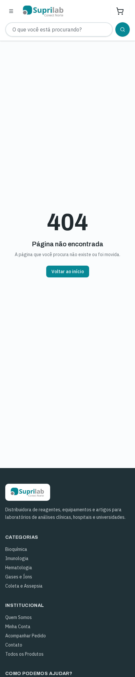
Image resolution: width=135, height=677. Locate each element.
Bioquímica (16, 549)
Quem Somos (18, 617)
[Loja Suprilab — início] (43, 11)
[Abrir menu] (11, 11)
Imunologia (17, 558)
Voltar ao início (67, 271)
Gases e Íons (18, 577)
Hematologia (18, 568)
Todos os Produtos (24, 654)
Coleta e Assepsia (24, 586)
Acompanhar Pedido (25, 636)
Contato (13, 645)
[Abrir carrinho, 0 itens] (120, 11)
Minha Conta (17, 627)
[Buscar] (122, 29)
